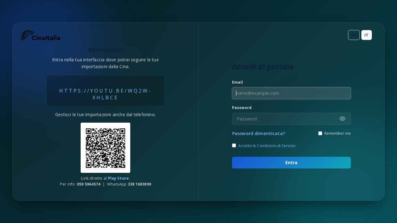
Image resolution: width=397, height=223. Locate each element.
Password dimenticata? (258, 133)
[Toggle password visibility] (342, 119)
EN (353, 35)
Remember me (337, 133)
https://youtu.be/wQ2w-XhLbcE (105, 94)
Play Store (118, 178)
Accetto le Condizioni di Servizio (267, 145)
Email (237, 82)
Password (242, 107)
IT (366, 35)
